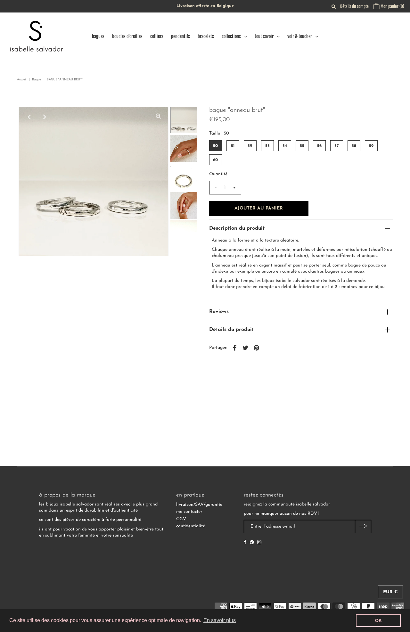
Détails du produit (231, 329)
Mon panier (392, 6)
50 (215, 146)
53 (267, 146)
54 (285, 146)
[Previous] (29, 117)
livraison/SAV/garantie (199, 504)
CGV (181, 519)
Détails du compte (354, 6)
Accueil (21, 79)
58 (354, 146)
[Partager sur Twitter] (245, 348)
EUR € (390, 592)
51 (232, 146)
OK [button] (378, 620)
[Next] (44, 117)
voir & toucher (299, 36)
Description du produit (237, 228)
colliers (156, 36)
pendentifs (180, 36)
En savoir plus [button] (219, 620)
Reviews (219, 311)
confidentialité (190, 526)
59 (371, 146)
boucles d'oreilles (127, 36)
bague (36, 79)
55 (302, 146)
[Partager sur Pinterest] (256, 348)
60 (215, 160)
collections (231, 36)
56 (319, 146)
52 (250, 146)
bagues (98, 36)
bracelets (206, 36)
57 (336, 146)
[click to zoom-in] (158, 117)
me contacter (189, 511)
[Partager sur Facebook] (235, 348)
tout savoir (264, 36)
